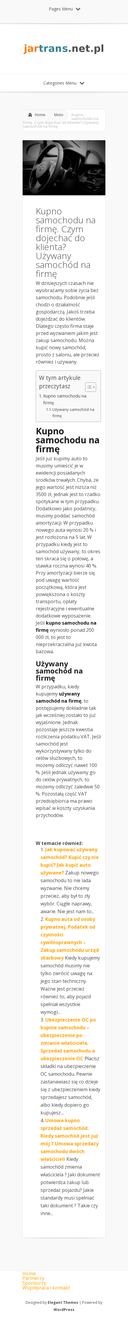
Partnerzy (33, 1278)
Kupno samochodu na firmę (64, 399)
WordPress (64, 1309)
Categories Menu (60, 83)
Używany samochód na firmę (73, 412)
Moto (58, 114)
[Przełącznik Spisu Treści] (88, 387)
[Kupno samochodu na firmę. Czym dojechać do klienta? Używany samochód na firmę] (64, 193)
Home (40, 114)
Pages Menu (61, 9)
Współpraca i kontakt (46, 1287)
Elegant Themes (63, 1302)
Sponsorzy (34, 1283)
